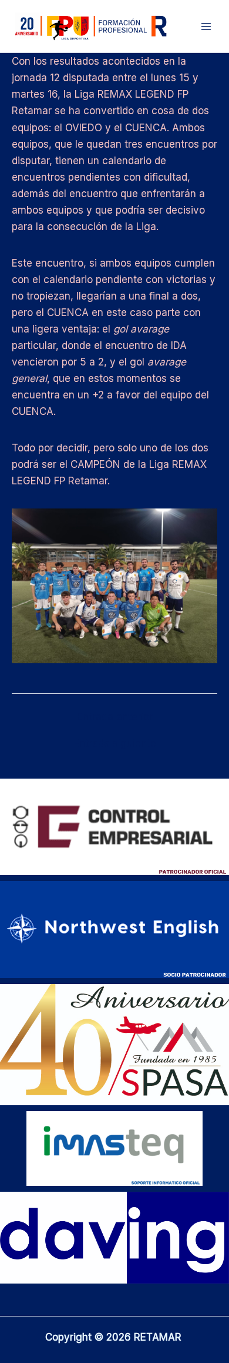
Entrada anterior (115, 717)
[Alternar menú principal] (206, 26)
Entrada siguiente (114, 744)
